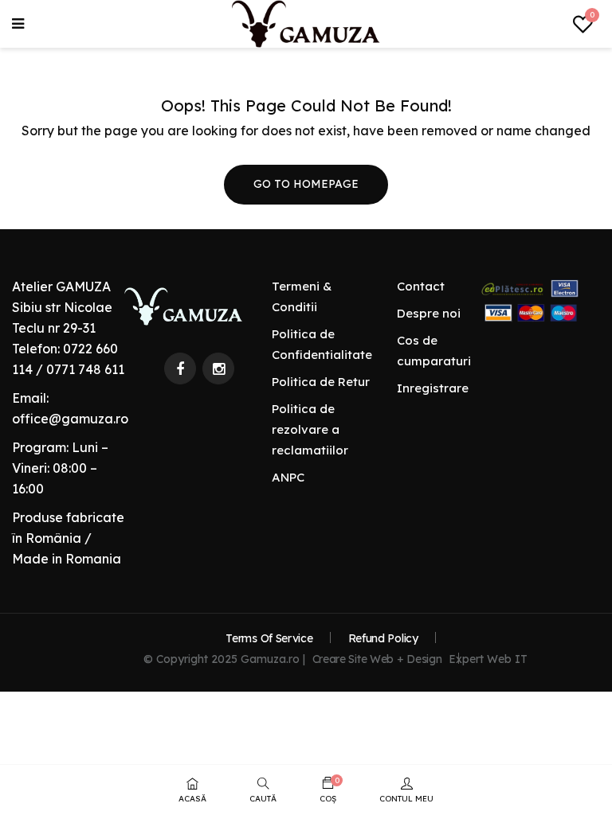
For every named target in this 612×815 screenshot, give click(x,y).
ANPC (288, 477)
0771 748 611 (85, 369)
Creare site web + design (377, 659)
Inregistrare (433, 388)
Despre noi (429, 313)
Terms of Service (269, 638)
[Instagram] (218, 368)
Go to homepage (306, 184)
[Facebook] (180, 368)
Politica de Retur (321, 381)
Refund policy (383, 638)
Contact (421, 286)
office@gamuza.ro (70, 419)
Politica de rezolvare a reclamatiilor (310, 429)
